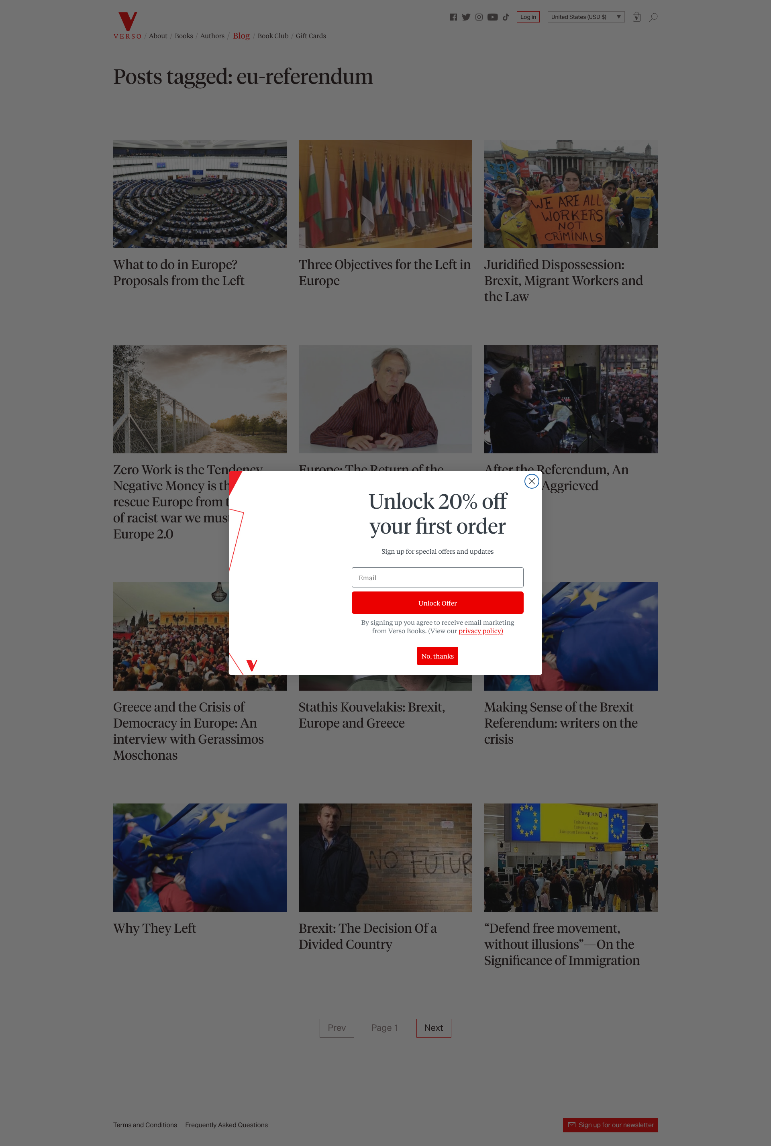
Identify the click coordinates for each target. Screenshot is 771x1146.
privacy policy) (481, 630)
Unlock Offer (437, 603)
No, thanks (438, 656)
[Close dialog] (532, 481)
